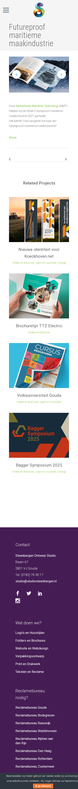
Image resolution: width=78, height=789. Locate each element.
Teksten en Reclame (29, 672)
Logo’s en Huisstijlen (29, 633)
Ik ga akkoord (43, 786)
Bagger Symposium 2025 (39, 465)
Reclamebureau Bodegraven (35, 715)
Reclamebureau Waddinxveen (36, 731)
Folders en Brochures (30, 640)
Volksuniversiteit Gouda (39, 395)
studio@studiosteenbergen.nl (36, 581)
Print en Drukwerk (27, 664)
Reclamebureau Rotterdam (33, 759)
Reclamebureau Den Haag (33, 751)
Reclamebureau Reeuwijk (32, 723)
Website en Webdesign (31, 648)
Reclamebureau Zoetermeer (34, 766)
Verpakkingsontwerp (29, 656)
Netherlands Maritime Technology (37, 106)
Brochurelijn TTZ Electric (39, 325)
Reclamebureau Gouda (31, 707)
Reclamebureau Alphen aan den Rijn (34, 741)
